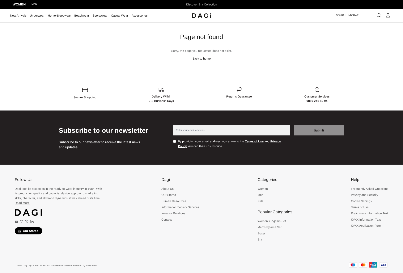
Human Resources (173, 201)
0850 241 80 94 (316, 101)
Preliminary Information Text (369, 213)
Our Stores (30, 231)
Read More (22, 202)
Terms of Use (360, 207)
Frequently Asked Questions (369, 188)
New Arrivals (18, 15)
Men (34, 4)
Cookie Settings (361, 201)
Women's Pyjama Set (272, 221)
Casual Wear (119, 15)
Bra (260, 239)
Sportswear (100, 15)
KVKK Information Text (366, 219)
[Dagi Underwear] (201, 15)
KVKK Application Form (366, 225)
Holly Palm (91, 265)
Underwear (37, 15)
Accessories (140, 15)
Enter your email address (190, 130)
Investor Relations (173, 213)
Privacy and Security (364, 194)
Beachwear (81, 15)
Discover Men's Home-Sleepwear (201, 6)
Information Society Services (180, 207)
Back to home (201, 58)
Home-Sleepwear (59, 15)
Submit (319, 130)
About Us (167, 188)
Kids (260, 201)
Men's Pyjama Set (269, 227)
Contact (166, 219)
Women (19, 4)
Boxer (261, 233)
